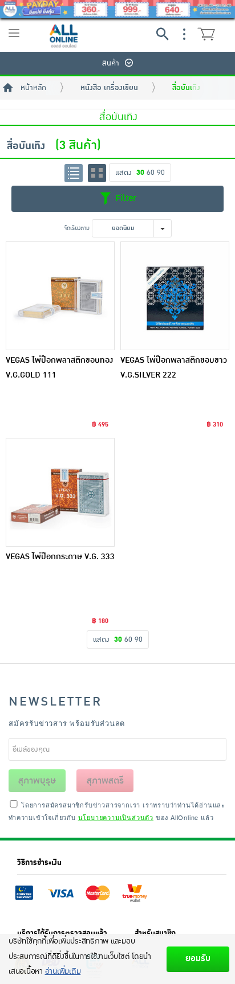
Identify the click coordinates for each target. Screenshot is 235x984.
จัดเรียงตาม (77, 228)
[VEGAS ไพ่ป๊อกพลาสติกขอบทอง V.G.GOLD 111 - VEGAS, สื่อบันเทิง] (60, 295)
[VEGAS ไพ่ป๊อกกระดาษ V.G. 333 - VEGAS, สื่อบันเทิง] (60, 492)
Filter (124, 198)
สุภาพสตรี (105, 781)
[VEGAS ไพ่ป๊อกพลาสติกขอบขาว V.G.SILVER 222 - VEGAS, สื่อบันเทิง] (174, 295)
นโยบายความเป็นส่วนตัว (115, 817)
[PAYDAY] (117, 9)
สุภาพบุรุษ (37, 781)
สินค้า (110, 63)
